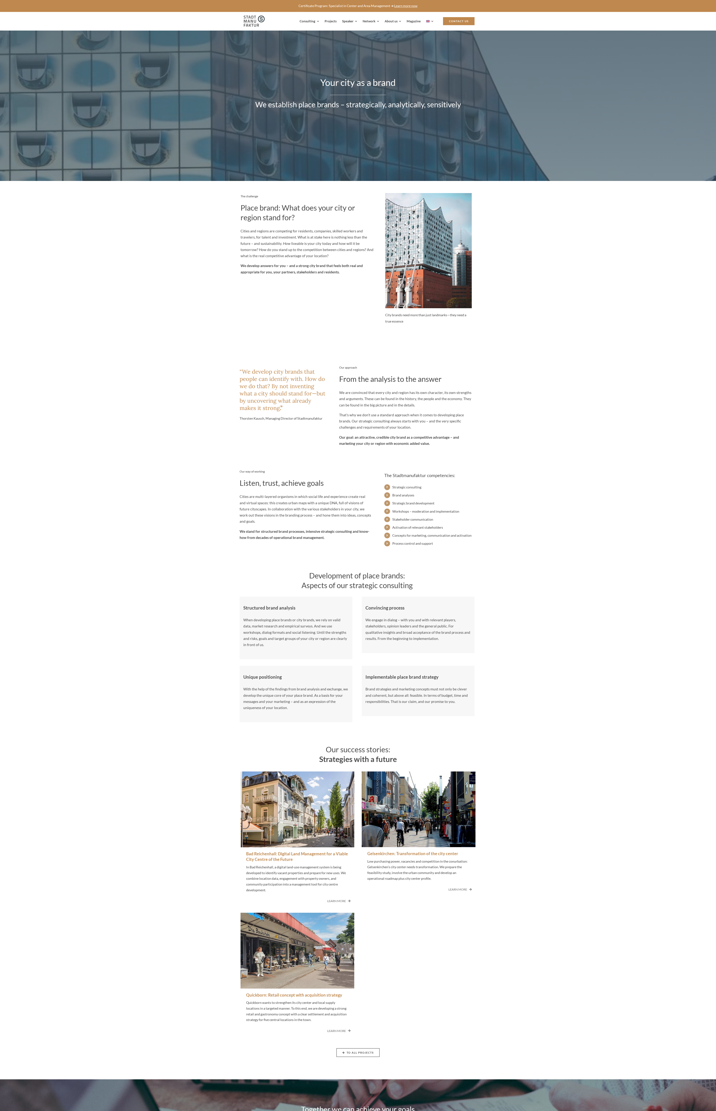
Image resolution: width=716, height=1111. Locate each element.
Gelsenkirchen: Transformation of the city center (412, 853)
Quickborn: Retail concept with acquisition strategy (294, 995)
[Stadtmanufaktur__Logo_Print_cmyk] (253, 17)
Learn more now (405, 6)
